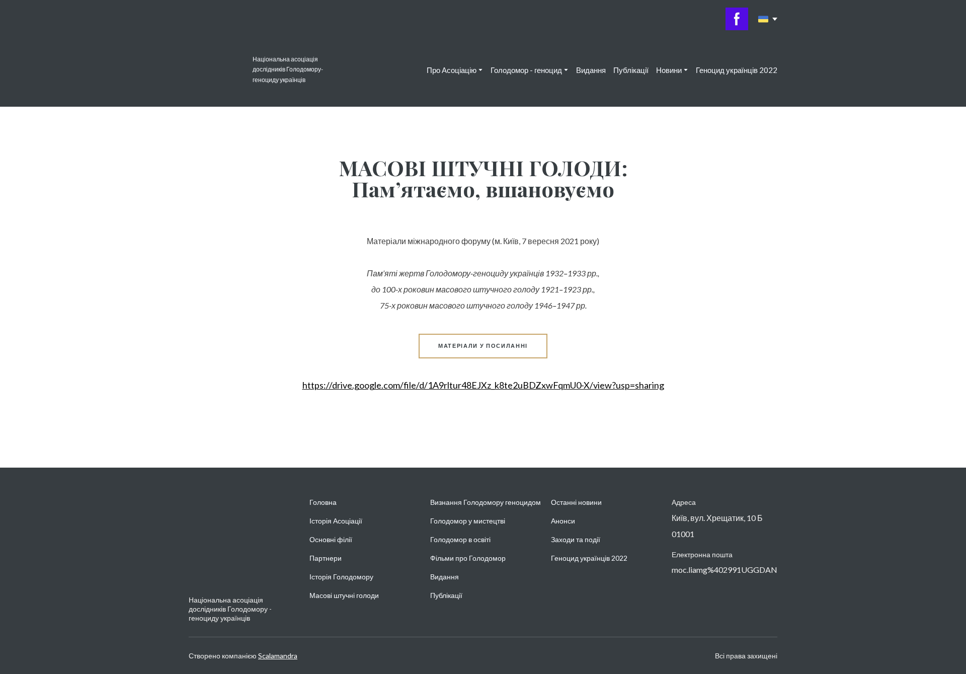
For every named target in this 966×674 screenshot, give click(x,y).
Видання (591, 69)
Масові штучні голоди (344, 595)
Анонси (563, 520)
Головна (323, 502)
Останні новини (576, 502)
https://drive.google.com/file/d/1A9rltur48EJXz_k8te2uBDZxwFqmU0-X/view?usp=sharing (483, 385)
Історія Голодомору (341, 576)
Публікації (631, 69)
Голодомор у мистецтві (467, 520)
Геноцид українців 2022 (736, 69)
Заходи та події (575, 539)
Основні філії (330, 539)
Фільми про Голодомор (468, 558)
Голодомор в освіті (460, 539)
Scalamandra (277, 655)
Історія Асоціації (335, 520)
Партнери (325, 558)
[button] (737, 19)
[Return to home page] (216, 70)
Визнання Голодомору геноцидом (485, 502)
